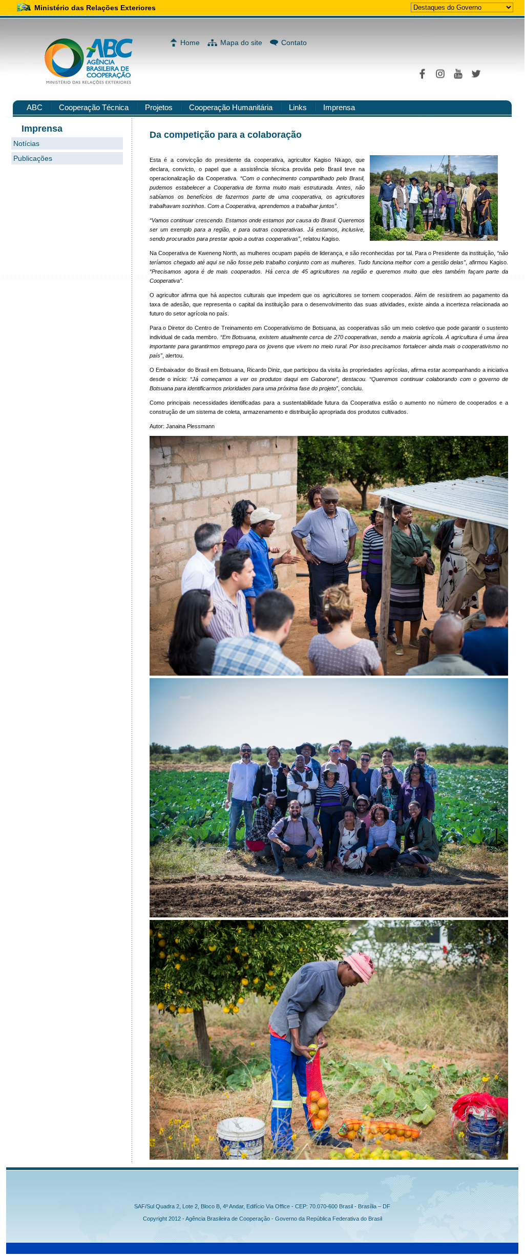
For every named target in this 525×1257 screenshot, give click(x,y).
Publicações (32, 158)
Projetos (159, 107)
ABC (35, 107)
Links (298, 107)
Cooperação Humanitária (230, 107)
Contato (294, 42)
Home (190, 42)
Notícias (26, 143)
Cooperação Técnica (94, 107)
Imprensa (339, 107)
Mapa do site (241, 42)
